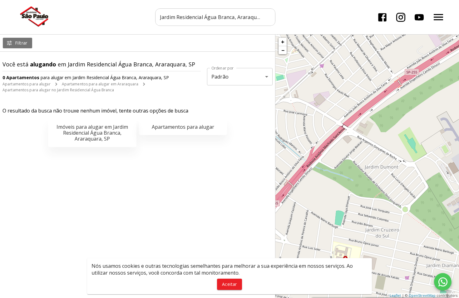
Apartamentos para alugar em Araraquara (100, 84)
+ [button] (282, 42)
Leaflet (395, 295)
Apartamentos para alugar (26, 84)
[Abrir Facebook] (382, 17)
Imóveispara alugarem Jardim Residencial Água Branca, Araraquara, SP (92, 132)
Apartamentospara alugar (183, 126)
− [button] (282, 50)
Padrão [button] (220, 76)
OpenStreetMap (422, 295)
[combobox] (215, 17)
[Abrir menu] (438, 17)
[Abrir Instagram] (400, 17)
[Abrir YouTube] (419, 17)
